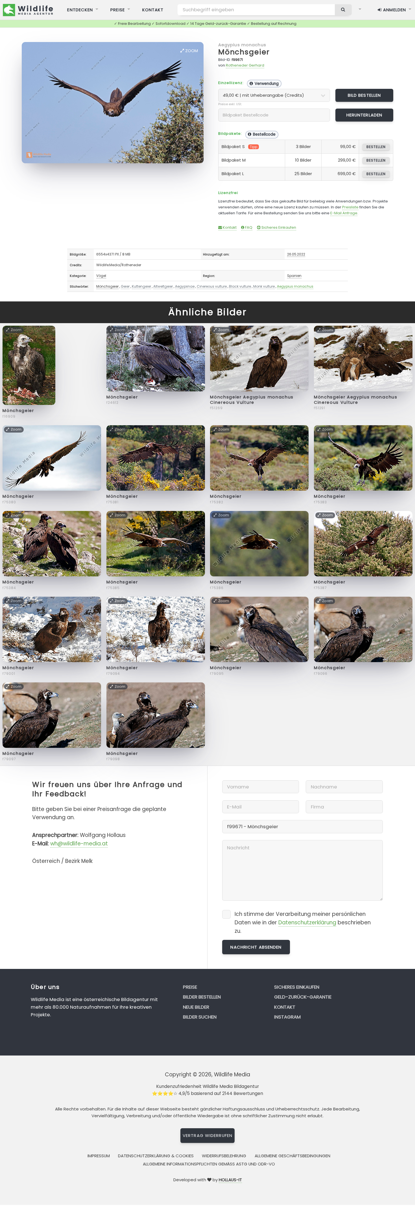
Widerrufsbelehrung (224, 1156)
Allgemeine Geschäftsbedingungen (292, 1156)
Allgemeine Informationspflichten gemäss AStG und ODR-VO (209, 1164)
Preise (117, 10)
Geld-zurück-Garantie (302, 996)
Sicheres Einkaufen (278, 227)
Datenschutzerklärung (307, 922)
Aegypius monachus (242, 45)
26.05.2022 (296, 254)
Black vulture (240, 286)
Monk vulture (264, 286)
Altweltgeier (163, 286)
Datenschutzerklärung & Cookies (156, 1156)
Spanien (294, 275)
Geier (125, 286)
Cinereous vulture (212, 286)
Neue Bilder (196, 1007)
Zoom (191, 51)
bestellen (375, 146)
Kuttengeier (141, 286)
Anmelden (394, 10)
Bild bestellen (364, 95)
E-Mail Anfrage (343, 213)
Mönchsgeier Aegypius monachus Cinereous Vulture (252, 399)
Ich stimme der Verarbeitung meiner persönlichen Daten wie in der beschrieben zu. (303, 922)
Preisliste (350, 207)
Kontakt (153, 10)
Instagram (287, 1016)
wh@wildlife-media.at (79, 843)
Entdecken (80, 10)
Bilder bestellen (202, 996)
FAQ (248, 227)
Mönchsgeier (244, 52)
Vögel (101, 275)
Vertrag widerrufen (207, 1135)
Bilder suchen (200, 1016)
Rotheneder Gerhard (245, 65)
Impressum (99, 1156)
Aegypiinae (185, 286)
